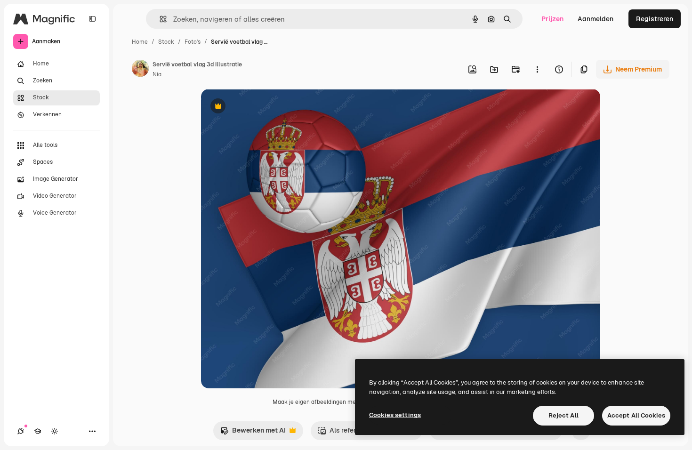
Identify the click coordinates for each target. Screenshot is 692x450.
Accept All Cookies (636, 415)
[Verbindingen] (20, 431)
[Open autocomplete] (159, 19)
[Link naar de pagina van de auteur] (140, 70)
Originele (263, 107)
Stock (166, 42)
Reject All (563, 415)
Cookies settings (395, 415)
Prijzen (552, 19)
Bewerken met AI (253, 433)
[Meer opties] (537, 69)
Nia (157, 74)
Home (140, 42)
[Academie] (37, 431)
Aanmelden (595, 19)
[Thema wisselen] (54, 431)
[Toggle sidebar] (92, 18)
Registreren (654, 19)
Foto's (193, 42)
